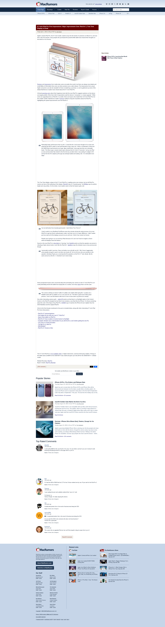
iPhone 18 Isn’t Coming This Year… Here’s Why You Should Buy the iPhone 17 (87, 574)
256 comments (41, 366)
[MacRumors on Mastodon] (117, 4)
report (79, 284)
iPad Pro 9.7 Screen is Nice (45, 328)
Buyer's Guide (85, 9)
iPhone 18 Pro (41, 13)
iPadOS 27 (68, 13)
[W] (39, 518)
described (56, 243)
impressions (48, 84)
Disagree (56, 452)
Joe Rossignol (80, 384)
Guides (59, 9)
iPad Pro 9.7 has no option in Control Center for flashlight (53, 319)
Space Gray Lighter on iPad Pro (46, 317)
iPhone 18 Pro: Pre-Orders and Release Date (70, 382)
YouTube (74, 550)
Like (53, 452)
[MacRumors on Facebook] (112, 4)
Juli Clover (59, 31)
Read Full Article (59, 395)
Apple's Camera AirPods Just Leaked (87, 555)
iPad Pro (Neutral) (50, 362)
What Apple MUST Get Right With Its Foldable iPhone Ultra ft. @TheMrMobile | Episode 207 (119, 555)
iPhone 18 (118, 13)
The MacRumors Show (111, 550)
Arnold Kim (38, 575)
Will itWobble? (42, 326)
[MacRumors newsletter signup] (128, 4)
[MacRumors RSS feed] (125, 4)
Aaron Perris (52, 604)
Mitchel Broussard (40, 587)
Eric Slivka (52, 575)
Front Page (41, 9)
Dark (68, 619)
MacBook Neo (92, 13)
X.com (40, 578)
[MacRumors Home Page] (46, 4)
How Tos (67, 9)
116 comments (67, 436)
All (128, 13)
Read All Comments (67, 537)
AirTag (110, 13)
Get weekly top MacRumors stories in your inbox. (67, 371)
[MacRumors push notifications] (123, 4)
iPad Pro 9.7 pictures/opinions (46, 313)
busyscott (47, 526)
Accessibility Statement (41, 616)
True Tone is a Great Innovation (46, 322)
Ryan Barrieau (53, 598)
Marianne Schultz (54, 592)
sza (45, 503)
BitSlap (86, 184)
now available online (56, 353)
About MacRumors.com (44, 563)
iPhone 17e (102, 13)
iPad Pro (50, 361)
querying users (46, 93)
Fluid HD (58, 619)
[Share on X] (91, 367)
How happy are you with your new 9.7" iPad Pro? (51, 315)
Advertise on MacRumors (45, 568)
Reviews (75, 9)
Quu (46, 478)
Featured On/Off (39, 619)
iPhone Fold (51, 13)
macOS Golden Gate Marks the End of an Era (70, 402)
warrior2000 (48, 512)
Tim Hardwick (79, 425)
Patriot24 (65, 184)
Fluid (55, 619)
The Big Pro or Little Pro (44, 324)
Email (37, 578)
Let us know (98, 4)
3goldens (70, 245)
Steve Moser (38, 604)
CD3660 (63, 302)
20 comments (67, 395)
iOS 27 (60, 13)
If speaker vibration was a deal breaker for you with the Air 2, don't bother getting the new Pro (63, 320)
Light (65, 619)
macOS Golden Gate (80, 13)
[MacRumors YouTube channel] (120, 4)
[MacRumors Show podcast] (107, 4)
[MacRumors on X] (114, 4)
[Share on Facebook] (95, 367)
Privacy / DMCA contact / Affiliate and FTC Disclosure (47, 614)
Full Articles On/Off (48, 619)
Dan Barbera (39, 598)
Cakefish (71, 243)
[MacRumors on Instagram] (109, 4)
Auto (62, 619)
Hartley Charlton (39, 592)
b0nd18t (47, 445)
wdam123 (60, 299)
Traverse (61, 98)
